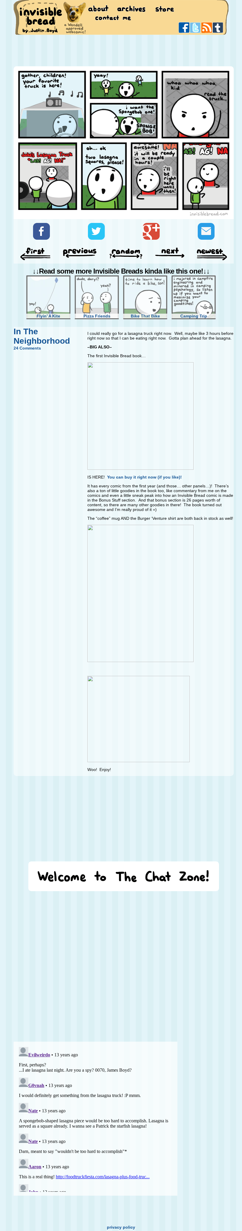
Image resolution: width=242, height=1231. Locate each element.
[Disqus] (95, 963)
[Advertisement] (121, 50)
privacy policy (121, 1227)
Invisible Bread (40, 17)
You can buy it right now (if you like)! (144, 477)
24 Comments (27, 348)
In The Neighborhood (42, 336)
